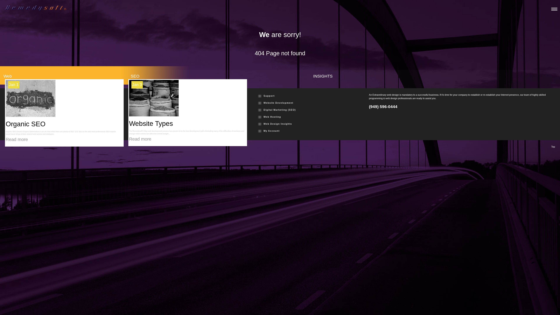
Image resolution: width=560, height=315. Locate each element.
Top (553, 147)
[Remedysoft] (35, 8)
